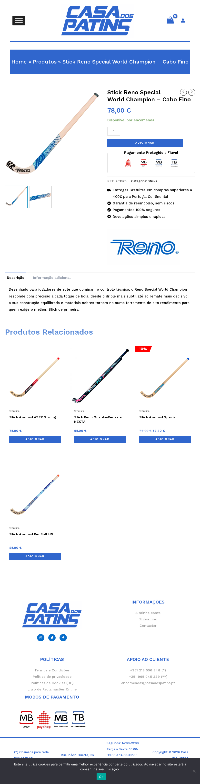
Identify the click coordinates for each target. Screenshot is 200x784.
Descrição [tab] (15, 277)
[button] (100, 46)
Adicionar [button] (35, 439)
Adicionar (145, 142)
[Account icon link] (183, 20)
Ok (101, 777)
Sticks (152, 181)
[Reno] (143, 247)
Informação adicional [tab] (52, 277)
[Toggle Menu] (19, 20)
